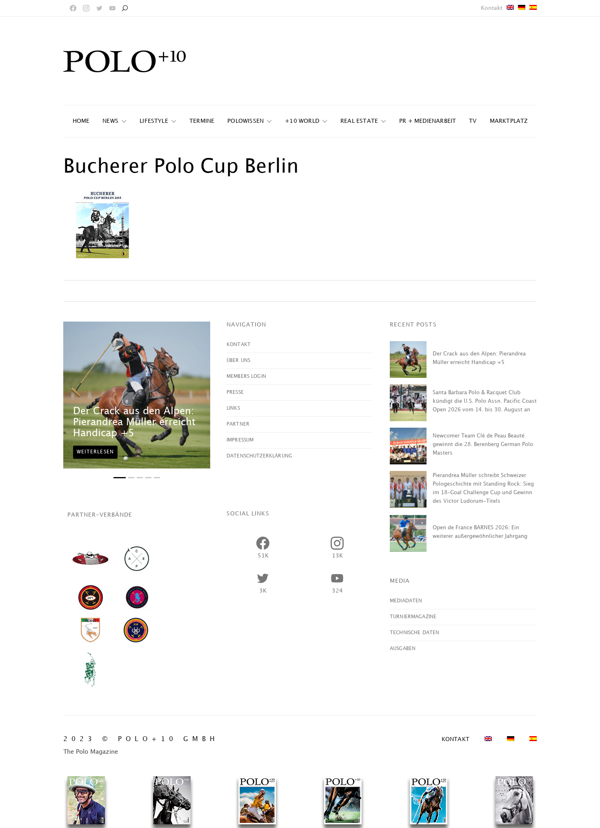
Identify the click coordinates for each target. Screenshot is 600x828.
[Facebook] (73, 8)
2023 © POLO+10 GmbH (141, 739)
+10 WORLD (302, 121)
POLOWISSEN (245, 121)
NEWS (110, 121)
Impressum (240, 440)
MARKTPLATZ (509, 121)
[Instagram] (86, 8)
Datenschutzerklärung (259, 456)
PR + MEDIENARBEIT (427, 121)
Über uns (238, 360)
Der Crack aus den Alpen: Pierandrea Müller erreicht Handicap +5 (134, 422)
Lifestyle (154, 121)
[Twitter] (99, 8)
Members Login (246, 376)
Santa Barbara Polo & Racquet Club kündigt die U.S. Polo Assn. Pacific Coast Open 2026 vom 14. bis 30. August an (485, 401)
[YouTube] (112, 8)
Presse (235, 392)
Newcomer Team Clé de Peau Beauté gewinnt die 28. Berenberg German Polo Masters (483, 444)
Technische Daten (414, 632)
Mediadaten (406, 601)
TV (472, 121)
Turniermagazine (413, 617)
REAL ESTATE (359, 121)
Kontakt (491, 8)
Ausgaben (403, 648)
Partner (238, 424)
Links (233, 408)
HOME (81, 121)
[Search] (124, 8)
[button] (119, 477)
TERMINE (201, 121)
